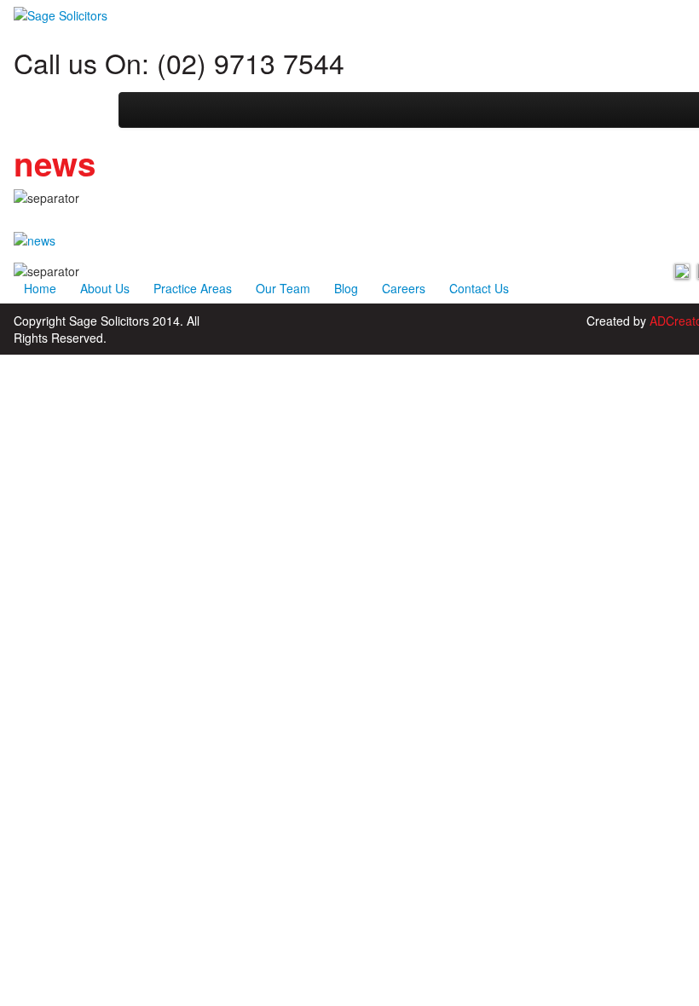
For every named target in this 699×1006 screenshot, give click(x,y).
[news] (34, 237)
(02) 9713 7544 (250, 62)
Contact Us (479, 288)
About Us (105, 288)
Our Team (283, 288)
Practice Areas (192, 288)
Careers (403, 288)
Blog (346, 288)
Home (40, 288)
